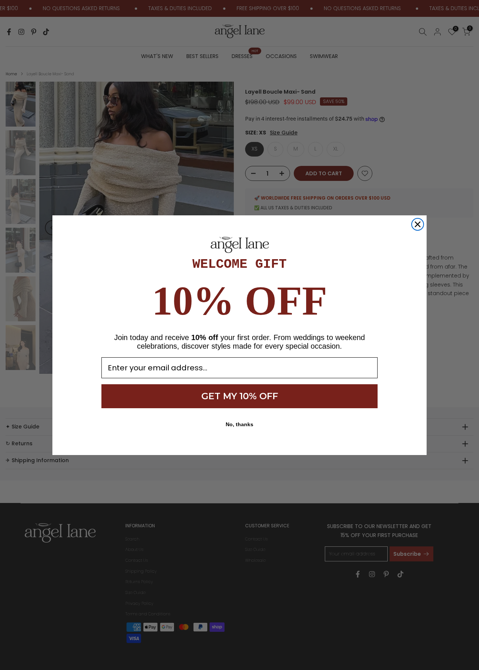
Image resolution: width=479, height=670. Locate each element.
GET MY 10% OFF (239, 396)
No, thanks (239, 424)
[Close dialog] (418, 224)
